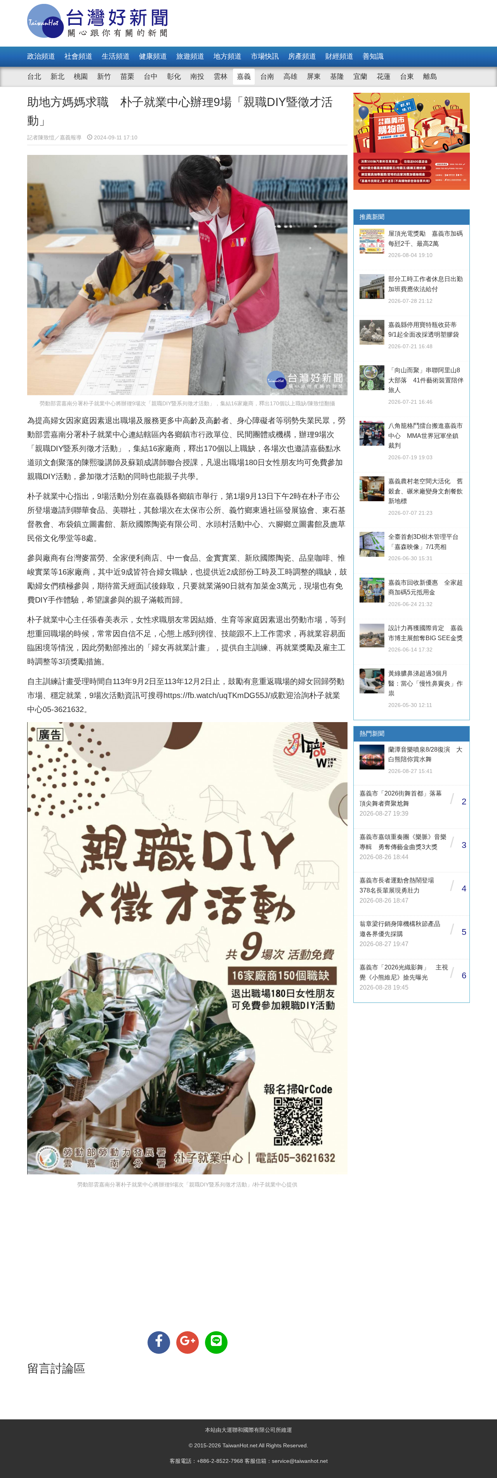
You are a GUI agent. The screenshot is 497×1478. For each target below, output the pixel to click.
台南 (267, 76)
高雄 (290, 76)
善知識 (373, 56)
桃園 (81, 76)
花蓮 (384, 76)
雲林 (221, 76)
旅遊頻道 (190, 56)
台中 (151, 76)
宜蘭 (360, 76)
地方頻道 (228, 56)
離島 (430, 76)
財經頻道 (339, 56)
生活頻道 (116, 56)
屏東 (314, 76)
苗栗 (127, 76)
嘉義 (244, 76)
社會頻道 (78, 56)
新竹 (104, 76)
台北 (34, 76)
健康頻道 (153, 56)
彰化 (174, 76)
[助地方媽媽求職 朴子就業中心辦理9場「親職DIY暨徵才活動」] (158, 1342)
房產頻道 (302, 56)
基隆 (337, 76)
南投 (197, 76)
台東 (407, 76)
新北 (57, 76)
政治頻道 (41, 56)
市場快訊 (265, 56)
